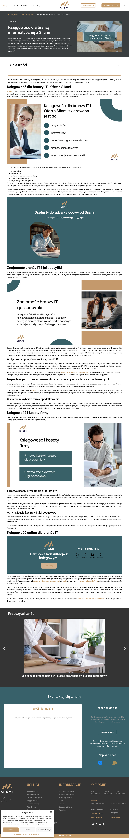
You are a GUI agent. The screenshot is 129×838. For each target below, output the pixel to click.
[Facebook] (93, 824)
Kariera (61, 804)
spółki (65, 581)
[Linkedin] (96, 824)
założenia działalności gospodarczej (46, 581)
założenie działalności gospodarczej (74, 372)
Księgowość (30, 15)
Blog (38, 5)
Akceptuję (10, 830)
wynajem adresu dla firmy (88, 581)
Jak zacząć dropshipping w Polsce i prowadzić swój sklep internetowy (64, 675)
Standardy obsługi (65, 798)
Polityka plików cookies (20, 834)
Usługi (5, 5)
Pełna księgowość (33, 804)
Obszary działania (65, 807)
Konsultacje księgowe (34, 798)
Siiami (9, 91)
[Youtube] (100, 824)
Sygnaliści (62, 810)
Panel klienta (87, 5)
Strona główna (13, 15)
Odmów (27, 830)
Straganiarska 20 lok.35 (118, 803)
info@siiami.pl (115, 817)
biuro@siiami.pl (96, 817)
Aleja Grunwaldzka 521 (99, 804)
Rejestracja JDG (32, 791)
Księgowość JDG (33, 801)
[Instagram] (103, 824)
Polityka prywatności (34, 834)
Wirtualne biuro (32, 807)
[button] (51, 813)
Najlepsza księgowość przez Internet (91, 599)
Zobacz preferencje (44, 830)
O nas (32, 5)
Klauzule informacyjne (66, 794)
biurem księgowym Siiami (48, 192)
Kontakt (24, 5)
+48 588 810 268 (97, 814)
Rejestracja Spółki (33, 794)
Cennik (15, 5)
